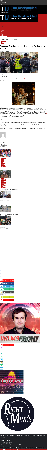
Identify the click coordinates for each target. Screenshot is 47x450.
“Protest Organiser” (3, 117)
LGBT (19, 448)
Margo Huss (1, 190)
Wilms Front (4, 25)
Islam (17, 448)
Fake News (36, 447)
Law (18, 448)
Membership (2, 30)
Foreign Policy (41, 447)
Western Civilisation (3, 166)
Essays (2, 33)
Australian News (9, 447)
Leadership (2, 164)
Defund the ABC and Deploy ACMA (4, 200)
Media (21, 448)
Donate (2, 31)
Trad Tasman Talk (5, 27)
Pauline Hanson (3, 165)
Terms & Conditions (3, 2)
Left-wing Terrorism (3, 182)
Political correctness (3, 183)
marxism (28, 143)
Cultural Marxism (16, 447)
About (2, 3)
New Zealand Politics (27, 448)
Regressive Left (3, 41)
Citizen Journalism (3, 158)
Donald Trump (24, 447)
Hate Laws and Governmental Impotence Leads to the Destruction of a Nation (9, 214)
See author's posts (2, 142)
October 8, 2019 (6, 51)
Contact (2, 4)
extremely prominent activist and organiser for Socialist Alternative (14, 107)
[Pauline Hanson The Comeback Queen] (5, 156)
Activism (2, 178)
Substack (2, 29)
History (2, 34)
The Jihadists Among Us (3, 227)
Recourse (42, 448)
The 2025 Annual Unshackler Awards (5, 443)
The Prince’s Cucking (3, 145)
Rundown (2, 42)
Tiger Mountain (5, 26)
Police (35, 448)
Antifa (7, 447)
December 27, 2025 (5, 228)
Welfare (2, 186)
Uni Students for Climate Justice (26, 74)
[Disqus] (23, 239)
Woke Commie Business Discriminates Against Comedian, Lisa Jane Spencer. (9, 189)
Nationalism (23, 448)
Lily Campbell (25, 143)
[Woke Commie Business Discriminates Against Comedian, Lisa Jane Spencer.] (5, 177)
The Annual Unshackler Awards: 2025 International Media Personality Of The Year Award (12, 444)
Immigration (9, 448)
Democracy (2, 159)
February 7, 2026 (5, 215)
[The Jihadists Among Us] (5, 224)
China (12, 447)
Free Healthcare (2, 146)
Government (1, 448)
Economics (27, 447)
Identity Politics (3, 163)
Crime (13, 447)
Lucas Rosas (2, 51)
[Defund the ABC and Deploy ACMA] (5, 197)
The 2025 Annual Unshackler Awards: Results (6, 442)
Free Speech (2, 161)
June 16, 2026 (4, 190)
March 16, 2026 (5, 205)
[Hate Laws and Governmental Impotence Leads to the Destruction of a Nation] (5, 211)
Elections (30, 447)
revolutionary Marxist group (40, 115)
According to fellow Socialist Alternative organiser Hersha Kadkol (31, 78)
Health (4, 448)
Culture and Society (3, 180)
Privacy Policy (3, 1)
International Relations (14, 448)
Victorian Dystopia (3, 185)
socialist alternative (36, 143)
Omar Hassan (31, 143)
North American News (32, 448)
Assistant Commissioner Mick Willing (7, 143)
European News (33, 447)
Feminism (2, 160)
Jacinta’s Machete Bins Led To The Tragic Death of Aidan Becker (9, 441)
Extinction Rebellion (15, 143)
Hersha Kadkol (20, 143)
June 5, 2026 (4, 201)
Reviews (2, 35)
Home (2, 23)
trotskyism (41, 143)
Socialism (2, 43)
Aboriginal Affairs (2, 447)
